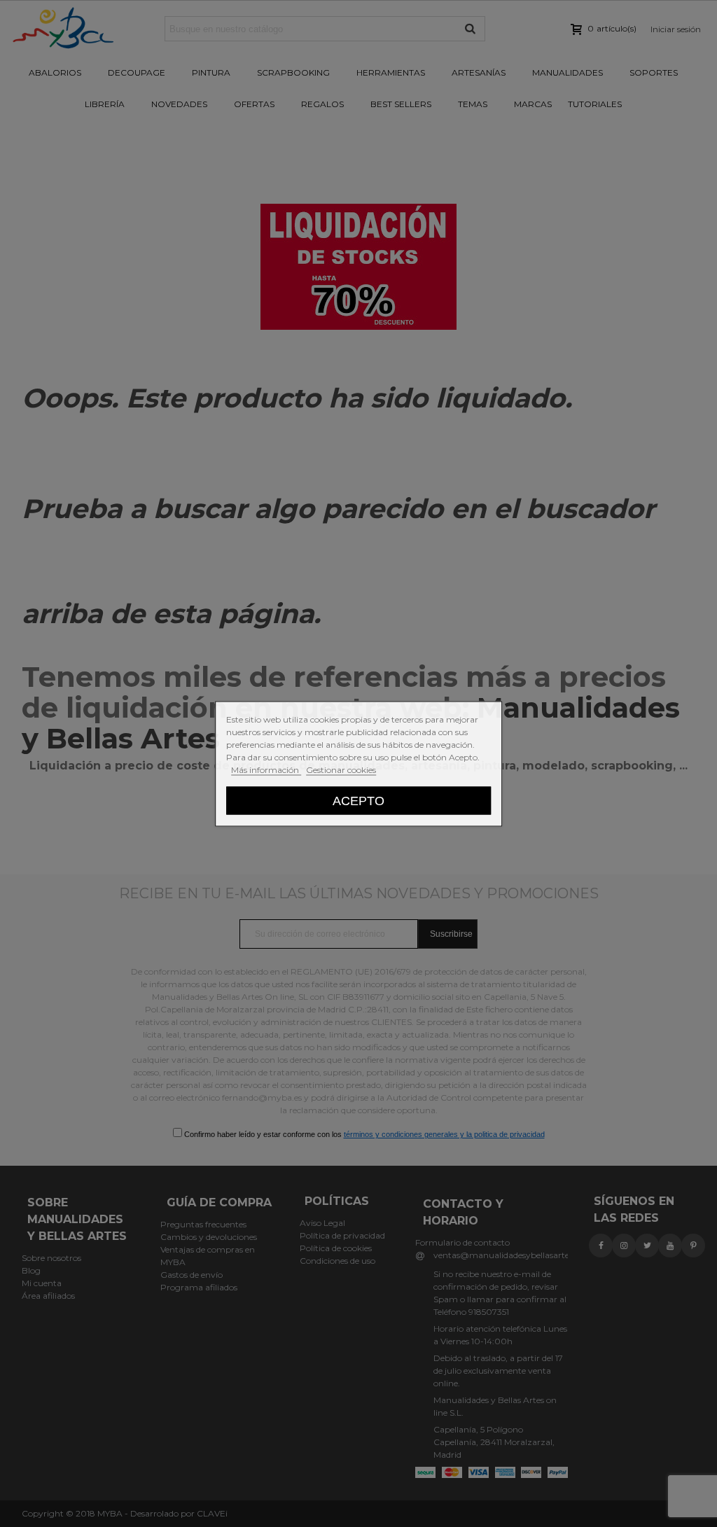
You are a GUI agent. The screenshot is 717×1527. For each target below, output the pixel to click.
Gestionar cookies (341, 769)
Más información (266, 769)
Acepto (358, 800)
